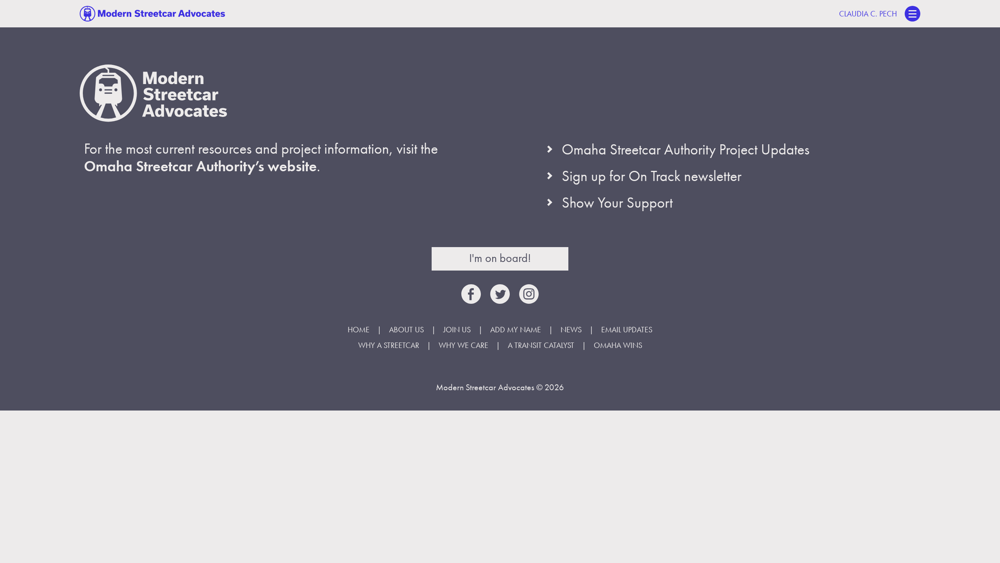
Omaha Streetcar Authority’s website (200, 166)
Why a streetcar (388, 345)
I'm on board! (500, 258)
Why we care (463, 345)
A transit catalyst (541, 345)
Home (359, 330)
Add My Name (515, 330)
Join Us (457, 330)
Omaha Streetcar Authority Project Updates (685, 149)
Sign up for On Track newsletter (651, 176)
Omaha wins (618, 345)
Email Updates (626, 330)
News (571, 330)
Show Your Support (617, 202)
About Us (406, 330)
